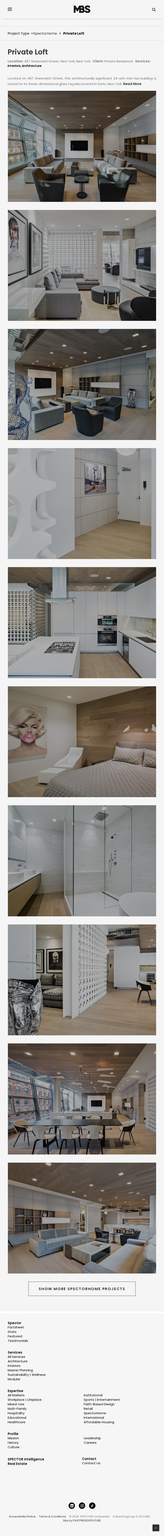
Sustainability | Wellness (27, 1374)
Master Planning (20, 1370)
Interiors (14, 65)
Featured (15, 1336)
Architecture (32, 65)
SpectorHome (45, 33)
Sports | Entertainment (102, 1399)
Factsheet (16, 1327)
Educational (17, 1417)
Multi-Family (17, 1408)
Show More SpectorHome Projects (82, 1288)
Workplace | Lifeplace (25, 1399)
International (94, 1417)
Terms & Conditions (52, 1516)
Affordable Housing (99, 1422)
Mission (13, 1438)
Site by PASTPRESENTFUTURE (82, 1521)
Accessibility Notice (22, 1516)
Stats (12, 1331)
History (13, 1442)
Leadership (92, 1438)
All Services (16, 1356)
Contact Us (91, 1463)
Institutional (93, 1395)
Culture (13, 1447)
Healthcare (16, 1422)
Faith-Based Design (99, 1404)
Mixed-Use (16, 1404)
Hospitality (16, 1413)
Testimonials (18, 1340)
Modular (14, 1379)
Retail (88, 1408)
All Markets (16, 1395)
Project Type (18, 33)
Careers (90, 1442)
